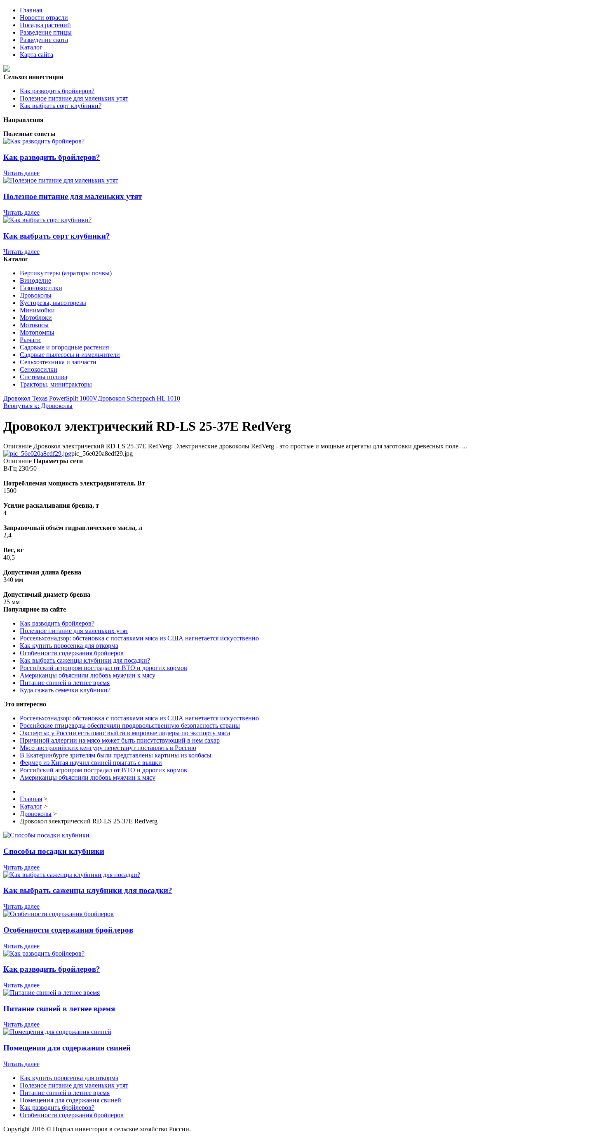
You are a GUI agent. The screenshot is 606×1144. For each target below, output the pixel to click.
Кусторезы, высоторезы (53, 302)
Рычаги (30, 339)
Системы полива (43, 376)
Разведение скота (44, 39)
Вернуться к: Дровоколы (38, 405)
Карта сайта (36, 54)
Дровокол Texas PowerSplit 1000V (50, 398)
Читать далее (21, 172)
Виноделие (35, 280)
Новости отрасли (44, 17)
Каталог (31, 47)
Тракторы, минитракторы (56, 384)
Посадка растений (45, 24)
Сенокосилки (38, 369)
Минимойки (37, 310)
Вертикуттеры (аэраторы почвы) (66, 273)
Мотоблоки (36, 317)
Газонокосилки (41, 287)
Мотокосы (34, 324)
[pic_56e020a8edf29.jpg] (37, 453)
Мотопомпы (37, 332)
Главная (31, 10)
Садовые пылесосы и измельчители (70, 354)
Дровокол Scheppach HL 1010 (139, 398)
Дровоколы (36, 295)
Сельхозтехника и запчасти (58, 362)
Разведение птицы (46, 32)
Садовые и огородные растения (64, 347)
